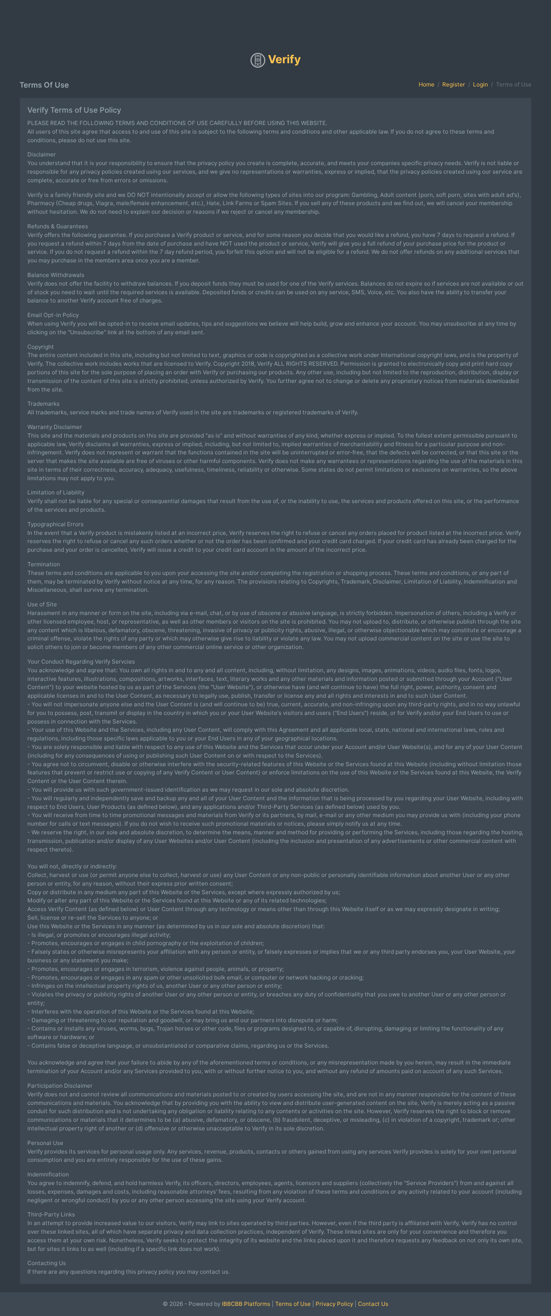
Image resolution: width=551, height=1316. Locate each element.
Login (480, 84)
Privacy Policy (334, 1303)
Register (453, 84)
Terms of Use (293, 1303)
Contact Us (373, 1303)
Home (426, 84)
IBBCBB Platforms (246, 1303)
